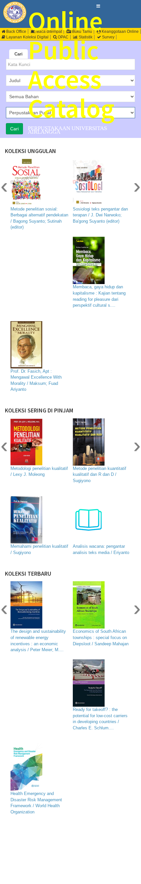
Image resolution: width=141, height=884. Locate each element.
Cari (18, 54)
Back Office (15, 31)
